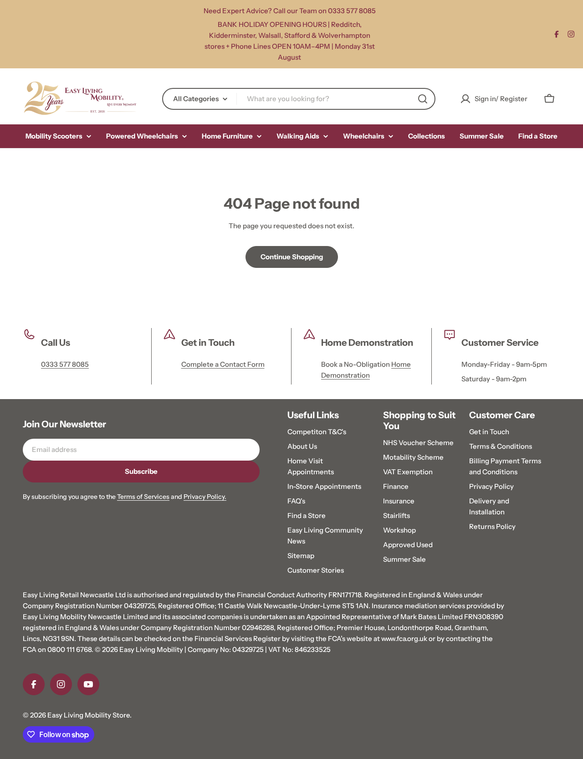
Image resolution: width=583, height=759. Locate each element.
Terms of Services (143, 496)
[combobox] (298, 99)
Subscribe (141, 471)
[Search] (422, 98)
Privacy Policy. (205, 496)
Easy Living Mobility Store (88, 715)
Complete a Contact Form (223, 364)
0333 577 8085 (65, 364)
